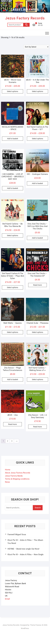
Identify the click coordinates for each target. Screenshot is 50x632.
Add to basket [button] (12, 139)
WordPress (25, 628)
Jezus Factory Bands (14, 476)
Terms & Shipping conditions (17, 479)
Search (26, 25)
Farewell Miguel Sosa (17, 534)
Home (7, 470)
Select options (12, 91)
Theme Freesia (35, 625)
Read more (37, 285)
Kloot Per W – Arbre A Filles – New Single (25, 554)
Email (7, 599)
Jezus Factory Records (25, 18)
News (7, 482)
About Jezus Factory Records (17, 473)
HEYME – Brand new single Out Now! (23, 549)
